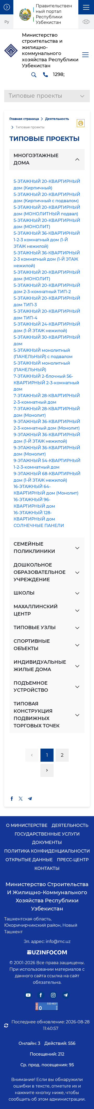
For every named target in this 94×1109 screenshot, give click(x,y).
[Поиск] (34, 74)
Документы (47, 842)
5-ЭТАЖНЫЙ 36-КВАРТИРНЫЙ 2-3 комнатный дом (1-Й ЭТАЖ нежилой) (47, 259)
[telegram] (30, 798)
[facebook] (12, 799)
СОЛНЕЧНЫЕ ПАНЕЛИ (39, 525)
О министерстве (27, 825)
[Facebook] (41, 995)
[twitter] (21, 799)
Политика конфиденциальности (47, 851)
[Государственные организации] (6, 7)
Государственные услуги (47, 834)
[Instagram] (53, 995)
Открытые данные (29, 859)
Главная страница (24, 119)
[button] (86, 7)
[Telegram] (66, 995)
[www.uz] (47, 1006)
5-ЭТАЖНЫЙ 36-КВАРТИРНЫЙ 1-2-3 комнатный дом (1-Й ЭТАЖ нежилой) (47, 240)
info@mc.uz (58, 941)
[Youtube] (28, 995)
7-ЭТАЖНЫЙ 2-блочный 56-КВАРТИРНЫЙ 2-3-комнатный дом (46, 383)
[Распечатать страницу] (81, 123)
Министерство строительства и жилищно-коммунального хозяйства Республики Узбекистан (47, 896)
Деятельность (57, 119)
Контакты (47, 868)
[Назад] (31, 755)
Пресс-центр (73, 859)
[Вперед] (47, 770)
